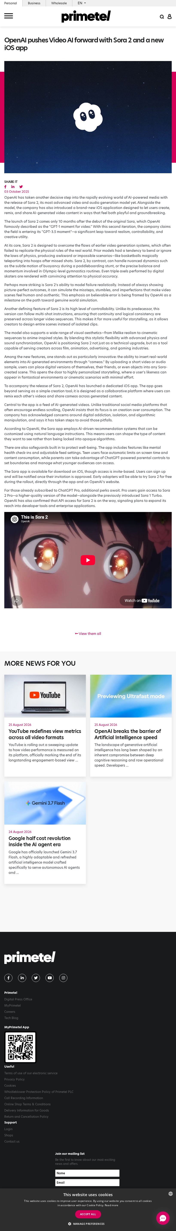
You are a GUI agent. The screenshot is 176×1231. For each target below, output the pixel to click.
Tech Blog (11, 1018)
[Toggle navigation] (8, 16)
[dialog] (88, 1209)
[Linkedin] (22, 978)
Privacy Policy (14, 1079)
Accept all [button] (88, 1214)
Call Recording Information (23, 1098)
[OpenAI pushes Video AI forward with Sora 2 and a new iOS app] (5, 186)
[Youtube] (50, 978)
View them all (89, 633)
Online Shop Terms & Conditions (27, 1104)
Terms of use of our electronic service (31, 1073)
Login (8, 1129)
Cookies (10, 1085)
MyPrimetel (12, 1005)
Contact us (12, 1141)
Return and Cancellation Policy (26, 1117)
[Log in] (169, 16)
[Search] (162, 16)
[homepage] (86, 16)
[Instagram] (63, 978)
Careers (9, 1012)
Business (34, 3)
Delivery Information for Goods (26, 1110)
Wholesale (59, 3)
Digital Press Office (18, 999)
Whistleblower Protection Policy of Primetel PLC (38, 1092)
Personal (10, 3)
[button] (88, 1224)
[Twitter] (36, 978)
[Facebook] (8, 978)
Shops (8, 1135)
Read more (111, 1205)
